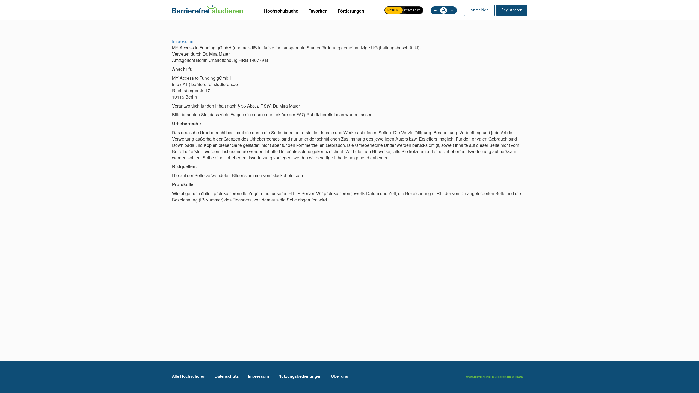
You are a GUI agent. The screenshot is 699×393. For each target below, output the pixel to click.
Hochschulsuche (281, 12)
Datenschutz (227, 377)
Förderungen (351, 12)
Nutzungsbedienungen (300, 377)
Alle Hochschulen (188, 377)
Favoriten (317, 12)
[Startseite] (207, 9)
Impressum (182, 41)
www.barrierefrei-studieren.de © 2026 (494, 377)
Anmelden (479, 10)
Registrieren (511, 10)
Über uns (339, 377)
